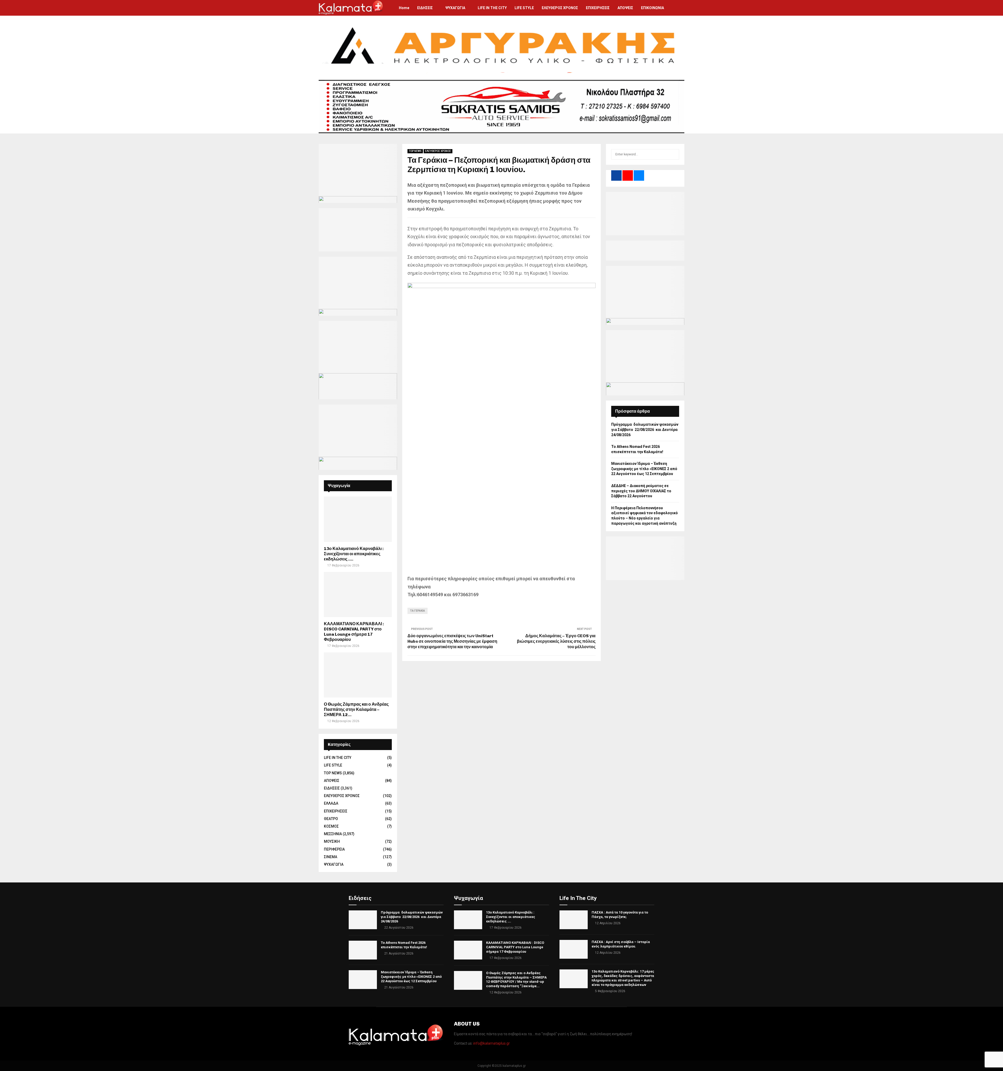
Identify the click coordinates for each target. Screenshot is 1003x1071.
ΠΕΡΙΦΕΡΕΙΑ (334, 849)
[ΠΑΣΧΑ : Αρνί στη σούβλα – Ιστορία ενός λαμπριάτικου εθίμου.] (573, 949)
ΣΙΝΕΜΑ (330, 857)
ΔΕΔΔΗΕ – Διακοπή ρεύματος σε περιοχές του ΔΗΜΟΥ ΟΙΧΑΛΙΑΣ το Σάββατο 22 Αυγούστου (641, 491)
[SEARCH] (673, 154)
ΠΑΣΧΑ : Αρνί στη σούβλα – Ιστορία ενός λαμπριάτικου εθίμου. (621, 944)
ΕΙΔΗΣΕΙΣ (425, 8)
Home (404, 8)
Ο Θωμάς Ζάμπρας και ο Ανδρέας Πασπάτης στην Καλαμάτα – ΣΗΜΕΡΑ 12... (356, 709)
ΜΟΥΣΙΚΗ (332, 841)
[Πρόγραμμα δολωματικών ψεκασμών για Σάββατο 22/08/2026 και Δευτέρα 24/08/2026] (363, 919)
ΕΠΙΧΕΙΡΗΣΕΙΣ (598, 8)
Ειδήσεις (360, 898)
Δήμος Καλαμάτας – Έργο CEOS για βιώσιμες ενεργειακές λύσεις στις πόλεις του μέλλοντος (556, 641)
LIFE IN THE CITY (492, 8)
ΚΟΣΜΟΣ (331, 826)
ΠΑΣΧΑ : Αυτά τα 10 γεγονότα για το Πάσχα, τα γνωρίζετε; (620, 914)
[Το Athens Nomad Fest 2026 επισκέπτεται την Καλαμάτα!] (363, 950)
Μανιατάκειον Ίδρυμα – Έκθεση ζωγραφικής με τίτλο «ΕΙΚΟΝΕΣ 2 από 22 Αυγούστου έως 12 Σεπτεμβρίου (644, 468)
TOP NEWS (415, 151)
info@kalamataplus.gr (491, 1043)
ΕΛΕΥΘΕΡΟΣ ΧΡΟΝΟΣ (560, 8)
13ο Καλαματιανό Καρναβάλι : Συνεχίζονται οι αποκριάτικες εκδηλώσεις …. (354, 553)
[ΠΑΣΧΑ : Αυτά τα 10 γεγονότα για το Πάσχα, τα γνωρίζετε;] (573, 919)
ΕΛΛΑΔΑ (331, 803)
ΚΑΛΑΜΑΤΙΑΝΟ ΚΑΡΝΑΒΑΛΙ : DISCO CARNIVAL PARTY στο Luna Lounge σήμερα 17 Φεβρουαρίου (354, 631)
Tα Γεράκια (417, 610)
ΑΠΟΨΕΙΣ (625, 8)
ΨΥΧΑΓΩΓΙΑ (455, 8)
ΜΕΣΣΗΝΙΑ (333, 834)
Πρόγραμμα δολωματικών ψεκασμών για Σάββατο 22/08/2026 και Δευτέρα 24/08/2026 (644, 429)
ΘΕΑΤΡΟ (331, 819)
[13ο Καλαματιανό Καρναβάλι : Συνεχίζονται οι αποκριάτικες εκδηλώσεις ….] (358, 519)
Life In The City (578, 898)
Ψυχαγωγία (468, 898)
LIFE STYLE (524, 8)
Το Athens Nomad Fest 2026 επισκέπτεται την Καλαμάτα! (404, 945)
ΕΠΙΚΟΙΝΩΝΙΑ (652, 8)
